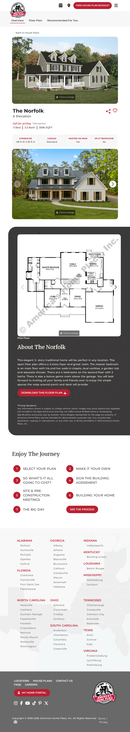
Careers (31, 684)
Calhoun (59, 568)
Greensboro (28, 628)
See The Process (82, 509)
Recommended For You (62, 20)
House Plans (42, 680)
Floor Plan (35, 20)
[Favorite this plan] (115, 110)
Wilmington (28, 646)
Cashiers (26, 609)
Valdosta (59, 586)
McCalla (25, 554)
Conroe (92, 639)
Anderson (59, 630)
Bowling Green (97, 556)
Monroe (25, 632)
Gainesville (27, 579)
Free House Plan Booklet (92, 5)
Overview (17, 20)
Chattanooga (95, 605)
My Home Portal (33, 692)
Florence (59, 644)
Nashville (93, 623)
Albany (58, 545)
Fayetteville (28, 618)
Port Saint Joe (29, 584)
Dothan (25, 545)
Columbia (59, 639)
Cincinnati (60, 609)
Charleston (60, 634)
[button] (112, 184)
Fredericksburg (97, 655)
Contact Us (64, 680)
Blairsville (59, 559)
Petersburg (94, 664)
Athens (58, 550)
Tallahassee (28, 588)
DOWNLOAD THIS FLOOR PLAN (41, 392)
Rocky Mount (29, 637)
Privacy (103, 722)
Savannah (59, 582)
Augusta (59, 554)
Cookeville (94, 609)
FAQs (17, 684)
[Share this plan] (108, 111)
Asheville (26, 605)
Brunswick (60, 563)
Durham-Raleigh (31, 614)
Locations (21, 680)
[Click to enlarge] (65, 69)
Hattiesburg (95, 579)
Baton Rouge (95, 568)
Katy (90, 644)
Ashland (58, 605)
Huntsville (27, 550)
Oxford (24, 563)
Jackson (92, 584)
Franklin (25, 623)
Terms (101, 718)
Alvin (90, 634)
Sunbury (59, 618)
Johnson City (95, 614)
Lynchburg (94, 660)
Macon (57, 577)
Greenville (60, 648)
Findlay (58, 614)
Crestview (26, 575)
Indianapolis (95, 545)
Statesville (27, 641)
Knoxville (93, 618)
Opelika (25, 559)
